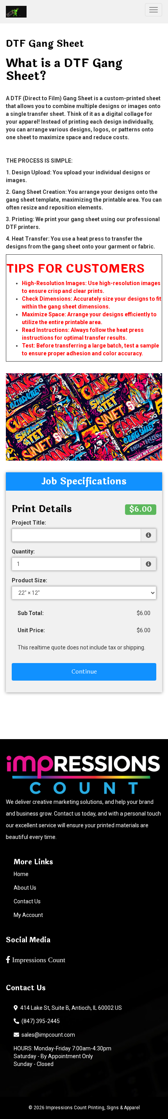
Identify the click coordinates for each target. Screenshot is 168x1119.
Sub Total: (31, 613)
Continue (84, 671)
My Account (28, 915)
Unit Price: (31, 630)
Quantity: (23, 551)
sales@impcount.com (47, 1035)
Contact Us (27, 901)
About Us (25, 888)
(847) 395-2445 (39, 1021)
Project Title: (29, 523)
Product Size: (29, 580)
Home (21, 874)
